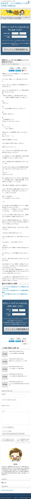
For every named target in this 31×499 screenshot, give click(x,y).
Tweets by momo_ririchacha (7, 490)
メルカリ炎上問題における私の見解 (16, 353)
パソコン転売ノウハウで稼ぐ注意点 (16, 368)
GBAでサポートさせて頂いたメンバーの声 (18, 360)
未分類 (24, 343)
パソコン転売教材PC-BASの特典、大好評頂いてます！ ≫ (23, 440)
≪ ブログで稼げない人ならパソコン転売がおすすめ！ (8, 440)
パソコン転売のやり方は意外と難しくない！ (18, 376)
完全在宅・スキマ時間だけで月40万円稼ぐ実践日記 (18, 497)
